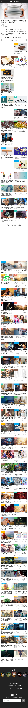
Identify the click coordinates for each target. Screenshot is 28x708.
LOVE (2, 172)
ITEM (15, 96)
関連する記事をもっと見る (14, 225)
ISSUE (2, 121)
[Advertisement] (14, 243)
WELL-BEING (3, 96)
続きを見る (14, 40)
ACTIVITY (16, 44)
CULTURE (2, 134)
